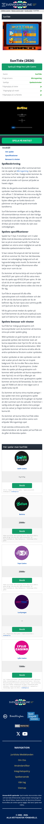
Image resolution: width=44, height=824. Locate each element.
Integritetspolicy (22, 771)
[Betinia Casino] (22, 504)
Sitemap (22, 787)
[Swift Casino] (22, 458)
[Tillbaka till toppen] (39, 820)
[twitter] (18, 734)
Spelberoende (22, 776)
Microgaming (22, 171)
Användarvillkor (22, 765)
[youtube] (24, 734)
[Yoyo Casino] (22, 553)
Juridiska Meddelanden (22, 754)
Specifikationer (11, 155)
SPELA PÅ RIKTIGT (22, 140)
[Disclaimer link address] (17, 716)
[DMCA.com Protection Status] (22, 725)
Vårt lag (22, 782)
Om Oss (22, 760)
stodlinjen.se (15, 491)
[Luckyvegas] (22, 602)
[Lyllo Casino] (22, 648)
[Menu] (4, 4)
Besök (22, 485)
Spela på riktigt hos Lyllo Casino (22, 66)
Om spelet (9, 152)
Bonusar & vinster (12, 159)
